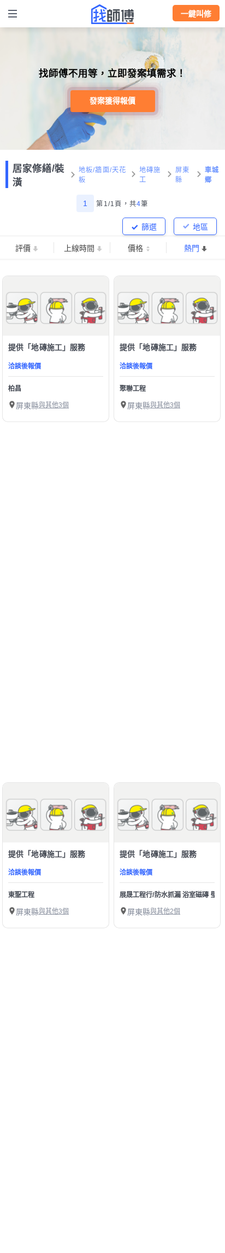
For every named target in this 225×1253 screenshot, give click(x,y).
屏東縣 (182, 175)
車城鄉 (212, 175)
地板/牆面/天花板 (103, 175)
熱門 (191, 248)
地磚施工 (150, 175)
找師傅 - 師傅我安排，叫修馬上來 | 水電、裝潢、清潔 (112, 14)
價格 (135, 248)
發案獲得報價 (112, 100)
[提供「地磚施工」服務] (56, 306)
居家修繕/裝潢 (38, 175)
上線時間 (79, 248)
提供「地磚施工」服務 (47, 347)
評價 (23, 248)
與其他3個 (54, 405)
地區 (200, 227)
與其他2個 (165, 911)
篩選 (149, 227)
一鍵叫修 (196, 13)
